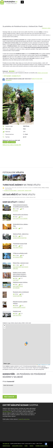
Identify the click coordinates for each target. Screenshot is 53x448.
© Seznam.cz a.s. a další (45, 364)
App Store (27, 419)
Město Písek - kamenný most (20, 263)
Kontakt (31, 445)
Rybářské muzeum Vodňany (20, 282)
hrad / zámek (15, 247)
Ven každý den (6, 443)
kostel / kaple (21, 267)
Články (26, 445)
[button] (26, 343)
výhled (16, 210)
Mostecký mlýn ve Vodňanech (21, 292)
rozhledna (17, 257)
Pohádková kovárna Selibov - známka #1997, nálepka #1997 (17, 190)
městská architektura (17, 307)
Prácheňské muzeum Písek (20, 243)
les (13, 210)
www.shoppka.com (7, 411)
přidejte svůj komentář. (43, 72)
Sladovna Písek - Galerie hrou (20, 234)
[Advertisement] (26, 15)
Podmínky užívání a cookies (41, 445)
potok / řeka (15, 268)
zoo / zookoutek (11, 142)
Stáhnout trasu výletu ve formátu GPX (12, 144)
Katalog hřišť (15, 445)
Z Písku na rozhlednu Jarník (20, 253)
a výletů (20, 445)
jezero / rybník (15, 218)
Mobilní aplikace (6, 445)
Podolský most (17, 311)
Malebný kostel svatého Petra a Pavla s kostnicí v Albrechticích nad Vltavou (19, 274)
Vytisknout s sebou (46, 28)
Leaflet (38, 364)
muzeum (5, 142)
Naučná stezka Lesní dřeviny (20, 214)
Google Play (21, 419)
